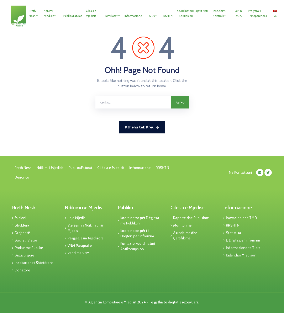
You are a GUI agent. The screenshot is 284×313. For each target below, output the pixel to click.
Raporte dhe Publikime (191, 218)
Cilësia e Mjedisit (91, 13)
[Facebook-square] (259, 172)
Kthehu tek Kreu (139, 127)
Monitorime (182, 225)
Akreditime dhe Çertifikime (185, 235)
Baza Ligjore (24, 255)
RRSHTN (167, 16)
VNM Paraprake (80, 246)
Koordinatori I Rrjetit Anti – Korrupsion (192, 13)
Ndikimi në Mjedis (83, 208)
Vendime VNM (79, 253)
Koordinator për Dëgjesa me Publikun (139, 220)
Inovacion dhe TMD (241, 218)
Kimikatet (111, 16)
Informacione (133, 16)
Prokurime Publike (29, 248)
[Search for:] (133, 102)
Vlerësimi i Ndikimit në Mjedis (85, 228)
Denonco (22, 177)
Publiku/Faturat (72, 16)
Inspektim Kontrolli (219, 13)
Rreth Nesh (32, 13)
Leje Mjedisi (77, 218)
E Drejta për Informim (243, 240)
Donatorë (22, 270)
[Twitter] (268, 172)
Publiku (125, 208)
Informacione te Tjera (243, 248)
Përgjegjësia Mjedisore (85, 238)
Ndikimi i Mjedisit (49, 13)
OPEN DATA (238, 13)
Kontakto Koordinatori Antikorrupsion (137, 246)
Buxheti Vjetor (26, 240)
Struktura (22, 225)
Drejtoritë (22, 233)
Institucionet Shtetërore (34, 263)
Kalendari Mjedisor (240, 255)
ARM (152, 16)
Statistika (233, 233)
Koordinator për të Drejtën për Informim (137, 233)
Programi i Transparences (257, 13)
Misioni (20, 218)
